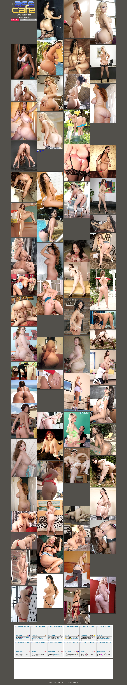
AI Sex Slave (15, 19)
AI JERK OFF (24, 19)
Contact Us (75, 682)
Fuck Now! (32, 19)
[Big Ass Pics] (24, 8)
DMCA (69, 682)
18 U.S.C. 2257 (62, 682)
